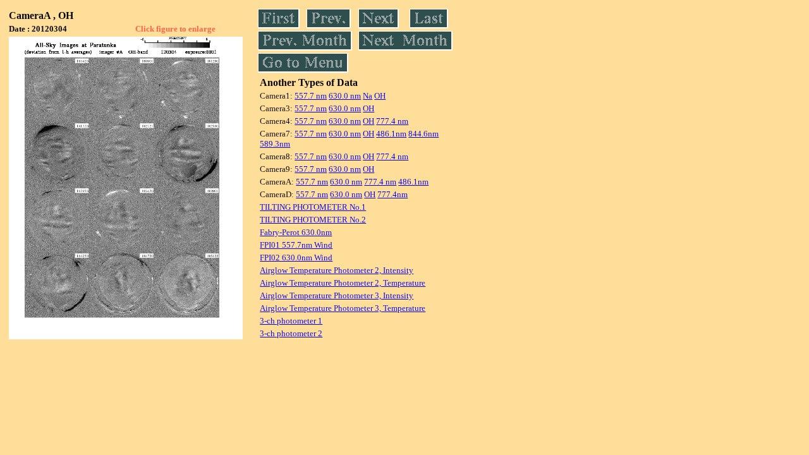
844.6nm (423, 133)
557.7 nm (311, 95)
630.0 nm (345, 95)
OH (380, 95)
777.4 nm (392, 121)
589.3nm (275, 144)
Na (367, 95)
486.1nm (391, 133)
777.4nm (392, 194)
